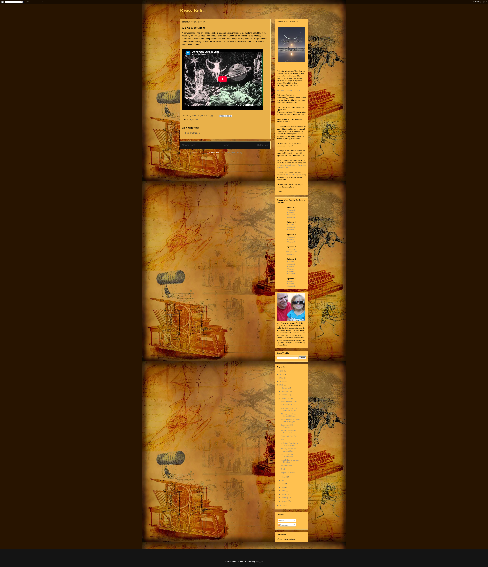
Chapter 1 (291, 210)
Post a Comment (192, 133)
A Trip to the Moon (288, 405)
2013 (281, 378)
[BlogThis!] (223, 116)
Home (226, 145)
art (190, 120)
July (283, 480)
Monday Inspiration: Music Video (288, 431)
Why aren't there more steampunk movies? (289, 409)
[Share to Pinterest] (230, 116)
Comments (284, 525)
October (285, 394)
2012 (281, 381)
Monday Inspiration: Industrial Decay (288, 415)
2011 (281, 385)
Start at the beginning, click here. (289, 90)
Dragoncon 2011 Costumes (287, 426)
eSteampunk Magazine (293, 175)
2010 (281, 505)
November (286, 391)
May (283, 487)
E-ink (283, 469)
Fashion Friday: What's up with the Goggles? (290, 420)
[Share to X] (225, 116)
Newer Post (188, 145)
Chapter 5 (291, 271)
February (285, 497)
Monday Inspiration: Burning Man (288, 449)
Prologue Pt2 (291, 252)
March (284, 494)
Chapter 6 (291, 274)
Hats (282, 439)
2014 (281, 374)
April (284, 490)
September (286, 398)
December (285, 388)
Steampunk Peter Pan (288, 436)
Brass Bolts (192, 10)
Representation (286, 465)
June (283, 484)
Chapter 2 (291, 212)
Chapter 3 (291, 215)
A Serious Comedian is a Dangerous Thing (290, 444)
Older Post (263, 145)
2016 (281, 371)
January (285, 501)
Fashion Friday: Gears (289, 401)
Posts (282, 520)
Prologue (291, 249)
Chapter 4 (291, 217)
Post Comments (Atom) (231, 153)
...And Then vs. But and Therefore (290, 461)
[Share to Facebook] (228, 116)
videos (195, 120)
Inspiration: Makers (288, 472)
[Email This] (220, 116)
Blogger (259, 562)
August (284, 477)
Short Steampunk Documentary (287, 455)
